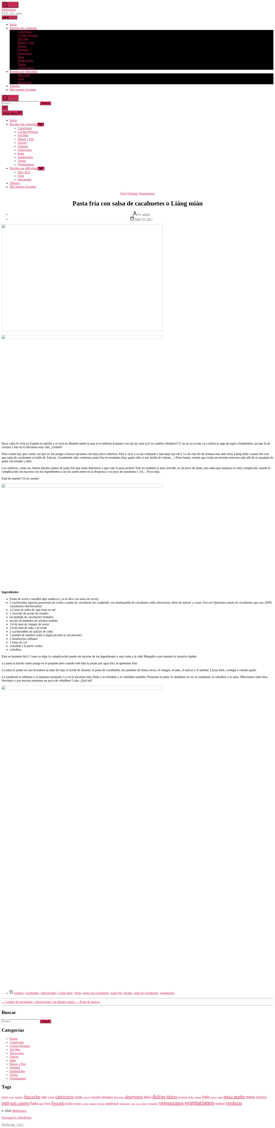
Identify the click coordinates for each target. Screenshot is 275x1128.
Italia (21, 57)
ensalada (182, 1097)
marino (213, 1097)
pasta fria (116, 993)
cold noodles (48, 993)
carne (51, 1097)
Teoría (22, 64)
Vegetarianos (26, 68)
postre (77, 1103)
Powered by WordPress (16, 1117)
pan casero (19, 1103)
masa (220, 1097)
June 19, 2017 (144, 219)
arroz (5, 1097)
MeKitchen (9, 9)
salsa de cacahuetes (146, 993)
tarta (144, 1103)
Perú (48, 1103)
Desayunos (25, 53)
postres (85, 1104)
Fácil (21, 78)
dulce (148, 1097)
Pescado (58, 1103)
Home (14, 1038)
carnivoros (64, 1096)
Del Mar (23, 39)
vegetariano (167, 993)
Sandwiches (25, 60)
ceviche (86, 1097)
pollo (69, 1103)
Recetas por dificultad (23, 71)
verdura (220, 1103)
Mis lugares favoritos (23, 89)
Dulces (22, 46)
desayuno (119, 1097)
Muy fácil (24, 75)
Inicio (13, 24)
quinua (100, 1103)
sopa (133, 1104)
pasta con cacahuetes (96, 993)
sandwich (112, 1103)
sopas (138, 1104)
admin (146, 214)
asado (11, 1097)
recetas (128, 993)
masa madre (234, 1096)
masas (250, 1097)
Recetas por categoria (23, 28)
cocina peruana (102, 1097)
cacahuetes (32, 993)
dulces (158, 1096)
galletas (197, 1097)
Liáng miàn (65, 993)
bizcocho (32, 1096)
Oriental (23, 49)
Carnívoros (25, 31)
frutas (191, 1097)
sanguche (125, 1103)
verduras (234, 1102)
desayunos (134, 1096)
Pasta (77, 993)
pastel (41, 1103)
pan (5, 1103)
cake (44, 1097)
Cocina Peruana (28, 35)
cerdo (78, 1097)
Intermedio (24, 82)
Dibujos (15, 86)
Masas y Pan (26, 42)
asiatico (19, 993)
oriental (261, 1097)
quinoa (92, 1103)
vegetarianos (171, 1102)
